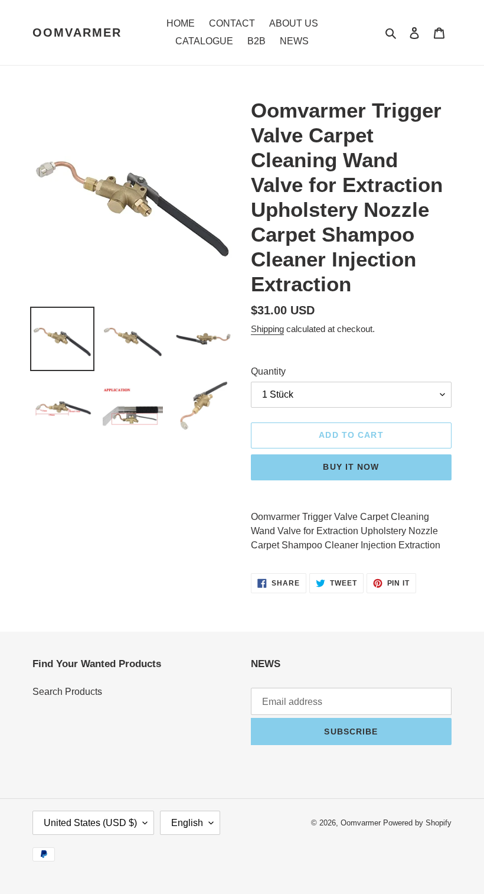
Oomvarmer (77, 32)
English (187, 823)
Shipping (267, 329)
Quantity (268, 371)
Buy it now (351, 467)
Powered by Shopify (417, 822)
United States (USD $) (90, 823)
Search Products (67, 692)
